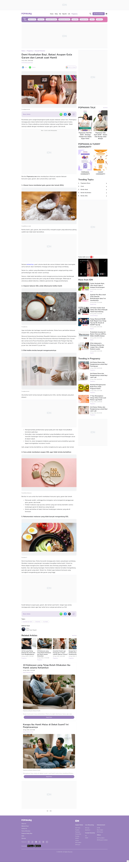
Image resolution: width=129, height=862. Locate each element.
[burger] (106, 14)
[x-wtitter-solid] (69, 114)
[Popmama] (27, 14)
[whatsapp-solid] (61, 114)
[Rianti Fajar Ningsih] (23, 629)
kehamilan (30, 264)
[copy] (73, 114)
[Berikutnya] (77, 730)
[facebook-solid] (65, 114)
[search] (90, 14)
